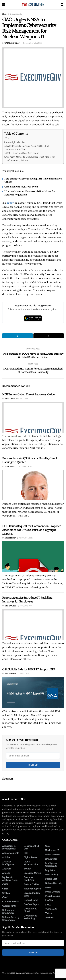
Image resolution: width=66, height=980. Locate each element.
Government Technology (30, 917)
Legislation (50, 870)
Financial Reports (32, 888)
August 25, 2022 (25, 606)
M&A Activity (51, 874)
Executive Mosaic (23, 973)
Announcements (10, 853)
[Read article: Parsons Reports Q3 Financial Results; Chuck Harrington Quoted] (33, 485)
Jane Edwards (10, 606)
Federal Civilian (31, 884)
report (10, 202)
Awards (6, 873)
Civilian (6, 893)
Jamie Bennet (12, 43)
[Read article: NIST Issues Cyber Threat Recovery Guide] (33, 417)
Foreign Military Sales (32, 894)
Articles (6, 857)
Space (48, 904)
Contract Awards (10, 901)
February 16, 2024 (25, 538)
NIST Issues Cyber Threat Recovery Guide (28, 394)
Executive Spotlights (29, 878)
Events (27, 868)
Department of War (31, 847)
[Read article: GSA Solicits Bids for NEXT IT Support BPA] (33, 692)
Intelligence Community (51, 864)
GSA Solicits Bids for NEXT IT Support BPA (28, 669)
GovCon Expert (31, 904)
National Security (53, 883)
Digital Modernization (31, 863)
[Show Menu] (3, 4)
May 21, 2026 (24, 674)
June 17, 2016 (23, 399)
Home (5, 14)
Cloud (5, 897)
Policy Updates (52, 891)
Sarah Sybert (10, 466)
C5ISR (5, 888)
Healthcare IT (52, 850)
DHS (26, 853)
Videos (48, 913)
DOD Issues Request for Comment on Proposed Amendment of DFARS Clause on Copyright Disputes (31, 529)
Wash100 (49, 917)
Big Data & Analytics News (9, 878)
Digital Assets (30, 857)
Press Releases (52, 896)
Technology (51, 908)
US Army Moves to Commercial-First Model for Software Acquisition (30, 158)
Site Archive (54, 973)
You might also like (15, 142)
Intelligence (51, 858)
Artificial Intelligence (8, 863)
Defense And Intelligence (8, 911)
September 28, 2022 (32, 43)
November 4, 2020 (25, 466)
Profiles (49, 900)
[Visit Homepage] (33, 5)
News (48, 887)
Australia (6, 868)
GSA (47, 845)
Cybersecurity (16, 14)
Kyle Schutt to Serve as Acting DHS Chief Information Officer (27, 147)
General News (31, 900)
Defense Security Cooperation (10, 918)
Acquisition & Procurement (9, 847)
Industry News (52, 854)
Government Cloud (30, 910)
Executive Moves (32, 873)
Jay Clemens (10, 399)
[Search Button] (62, 4)
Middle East (51, 878)
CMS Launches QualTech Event (22, 152)
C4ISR (5, 884)
